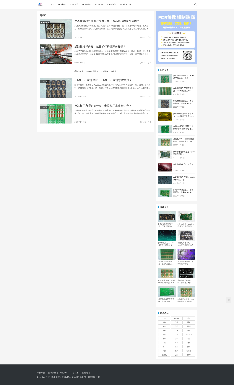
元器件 (188, 322)
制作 (164, 326)
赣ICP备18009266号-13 (90, 377)
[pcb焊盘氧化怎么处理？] (165, 164)
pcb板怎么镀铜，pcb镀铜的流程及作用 (186, 300)
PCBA (176, 318)
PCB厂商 (99, 4)
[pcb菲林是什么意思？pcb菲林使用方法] (165, 151)
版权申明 (41, 372)
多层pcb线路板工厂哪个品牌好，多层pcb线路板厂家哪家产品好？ (183, 103)
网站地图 (75, 377)
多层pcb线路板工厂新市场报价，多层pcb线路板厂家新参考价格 (183, 192)
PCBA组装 (73, 4)
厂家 (176, 330)
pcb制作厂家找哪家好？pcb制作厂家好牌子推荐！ (183, 129)
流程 (189, 346)
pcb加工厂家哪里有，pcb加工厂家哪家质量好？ (103, 80)
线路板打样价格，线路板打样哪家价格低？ (100, 46)
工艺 (176, 334)
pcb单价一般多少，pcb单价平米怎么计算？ (184, 76)
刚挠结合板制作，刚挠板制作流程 (185, 262)
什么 (189, 318)
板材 (176, 346)
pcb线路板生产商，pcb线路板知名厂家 (184, 178)
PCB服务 (86, 4)
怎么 (176, 338)
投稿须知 (86, 372)
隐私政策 (52, 372)
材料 (189, 342)
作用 (176, 322)
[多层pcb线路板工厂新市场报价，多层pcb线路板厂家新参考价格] (165, 190)
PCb (164, 318)
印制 (164, 330)
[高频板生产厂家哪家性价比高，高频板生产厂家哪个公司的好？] (165, 139)
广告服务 (74, 372)
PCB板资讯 (111, 4)
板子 (164, 346)
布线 (164, 338)
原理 (164, 334)
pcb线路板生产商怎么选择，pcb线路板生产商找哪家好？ (183, 91)
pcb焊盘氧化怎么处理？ (183, 164)
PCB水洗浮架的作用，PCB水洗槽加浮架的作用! (166, 225)
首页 (52, 4)
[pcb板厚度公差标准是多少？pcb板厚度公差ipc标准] (165, 113)
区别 (189, 326)
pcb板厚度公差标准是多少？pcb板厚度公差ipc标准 (183, 116)
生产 (176, 350)
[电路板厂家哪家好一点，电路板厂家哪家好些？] (56, 114)
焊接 (164, 350)
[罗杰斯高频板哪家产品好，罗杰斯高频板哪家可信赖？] (56, 29)
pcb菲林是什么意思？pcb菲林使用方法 (184, 153)
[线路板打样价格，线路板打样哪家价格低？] (56, 54)
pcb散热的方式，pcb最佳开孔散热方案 (166, 243)
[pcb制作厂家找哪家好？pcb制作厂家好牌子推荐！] (165, 126)
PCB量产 (44, 48)
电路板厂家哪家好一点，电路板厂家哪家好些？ (102, 105)
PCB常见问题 (125, 4)
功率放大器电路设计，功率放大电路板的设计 (185, 281)
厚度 (189, 330)
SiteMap (67, 377)
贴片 (189, 355)
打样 (164, 342)
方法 (176, 342)
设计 (176, 355)
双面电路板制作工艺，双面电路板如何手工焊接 (166, 262)
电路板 (188, 350)
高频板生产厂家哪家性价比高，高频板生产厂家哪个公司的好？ (183, 141)
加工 (176, 326)
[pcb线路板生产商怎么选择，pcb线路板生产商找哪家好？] (165, 88)
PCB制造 (62, 4)
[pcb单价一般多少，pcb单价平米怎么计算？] (165, 75)
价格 (164, 322)
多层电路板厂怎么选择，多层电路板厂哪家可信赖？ (166, 300)
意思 (189, 338)
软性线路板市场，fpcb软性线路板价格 (185, 243)
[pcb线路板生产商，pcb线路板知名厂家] (165, 177)
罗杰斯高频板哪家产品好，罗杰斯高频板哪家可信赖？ (106, 21)
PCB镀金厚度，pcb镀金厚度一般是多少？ (166, 281)
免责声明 (63, 372)
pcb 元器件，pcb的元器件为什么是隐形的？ (186, 225)
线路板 (164, 355)
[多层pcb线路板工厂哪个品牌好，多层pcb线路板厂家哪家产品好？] (165, 101)
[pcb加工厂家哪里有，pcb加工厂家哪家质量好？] (56, 88)
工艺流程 (189, 334)
